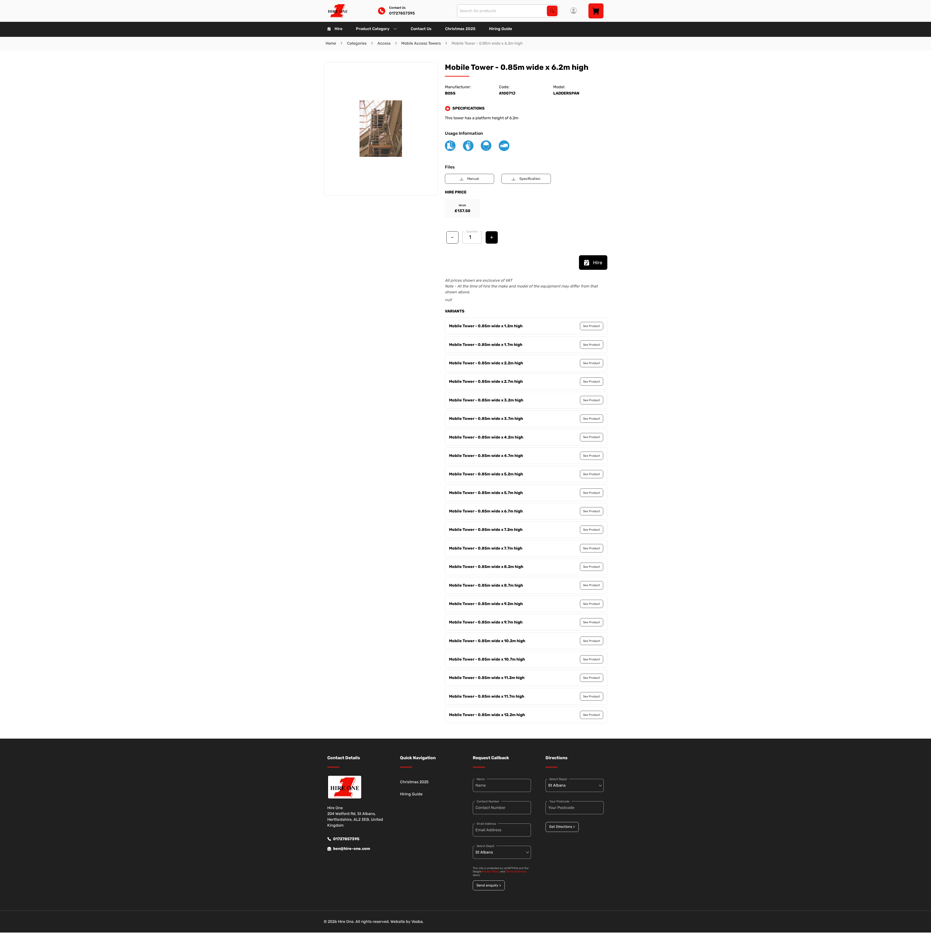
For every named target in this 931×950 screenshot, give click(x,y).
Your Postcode (559, 801)
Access (384, 43)
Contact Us (421, 28)
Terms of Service (516, 871)
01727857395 (346, 839)
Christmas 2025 (460, 28)
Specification (529, 179)
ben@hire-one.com (351, 848)
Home (331, 43)
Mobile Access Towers (421, 43)
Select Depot (485, 846)
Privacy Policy (490, 871)
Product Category (372, 28)
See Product (591, 326)
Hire (338, 28)
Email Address (486, 823)
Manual (473, 179)
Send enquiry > (488, 885)
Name (481, 779)
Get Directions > (562, 827)
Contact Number (488, 801)
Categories (357, 43)
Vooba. (417, 921)
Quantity (472, 231)
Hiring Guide (500, 28)
